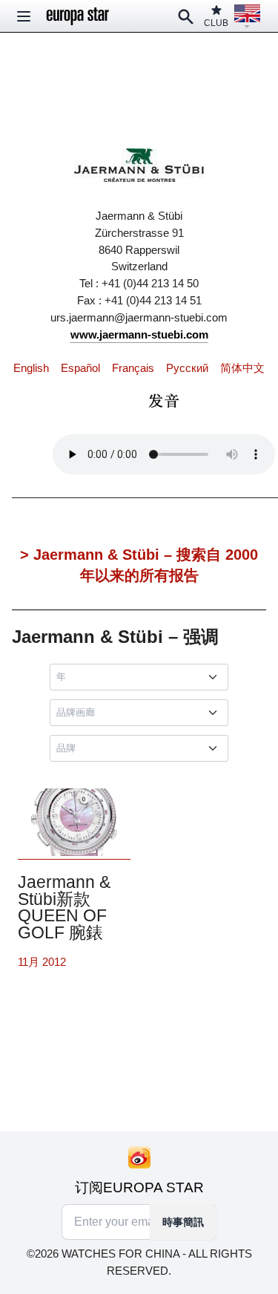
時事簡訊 (183, 1222)
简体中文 (242, 368)
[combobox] (141, 677)
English (31, 368)
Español (80, 368)
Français (133, 368)
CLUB (216, 23)
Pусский (187, 368)
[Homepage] (78, 16)
